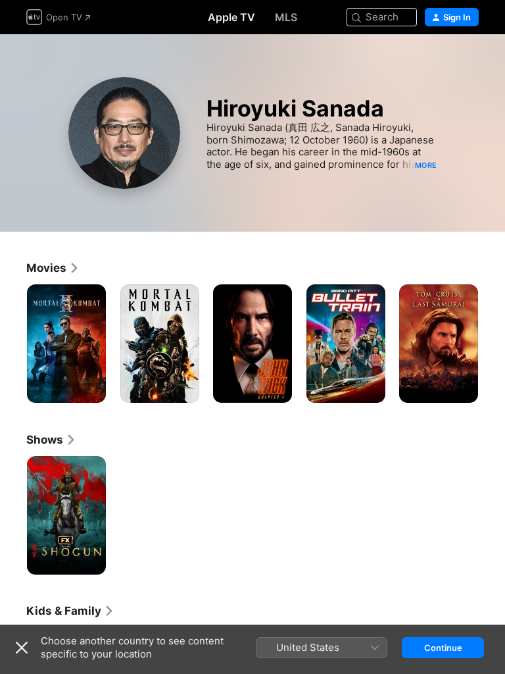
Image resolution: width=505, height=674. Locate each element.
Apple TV (231, 17)
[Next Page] (492, 344)
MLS (286, 17)
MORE (426, 165)
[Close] (22, 648)
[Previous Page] (13, 344)
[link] (53, 268)
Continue (443, 647)
